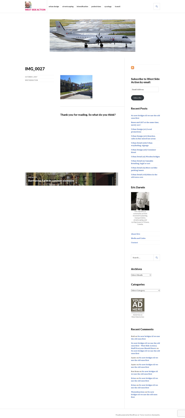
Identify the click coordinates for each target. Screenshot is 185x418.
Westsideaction (31, 80)
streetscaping (67, 6)
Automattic (156, 415)
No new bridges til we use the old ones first (144, 394)
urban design (54, 6)
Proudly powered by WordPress (126, 415)
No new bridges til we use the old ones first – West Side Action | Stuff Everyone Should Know (145, 345)
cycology (108, 6)
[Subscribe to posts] (132, 67)
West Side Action (35, 9)
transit (117, 6)
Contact (134, 242)
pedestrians (96, 6)
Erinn (133, 378)
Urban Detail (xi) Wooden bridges (145, 156)
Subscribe (137, 98)
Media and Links (138, 238)
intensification (82, 6)
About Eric (135, 234)
